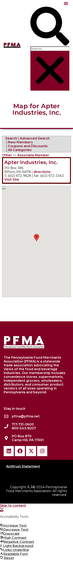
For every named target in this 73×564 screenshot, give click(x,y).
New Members (20, 142)
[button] (66, 3)
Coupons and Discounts (28, 146)
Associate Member (33, 155)
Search (11, 138)
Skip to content (13, 505)
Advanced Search (35, 138)
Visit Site (11, 179)
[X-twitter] (31, 451)
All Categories (20, 150)
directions (41, 172)
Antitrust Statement (23, 466)
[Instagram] (42, 451)
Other (7, 155)
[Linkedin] (9, 451)
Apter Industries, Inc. (31, 162)
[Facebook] (20, 451)
